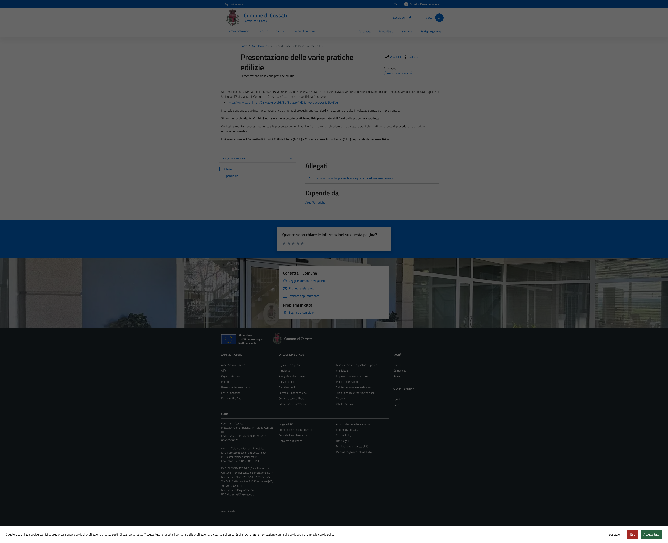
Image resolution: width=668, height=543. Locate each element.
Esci (632, 534)
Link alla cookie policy (321, 534)
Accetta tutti (651, 534)
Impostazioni (614, 534)
